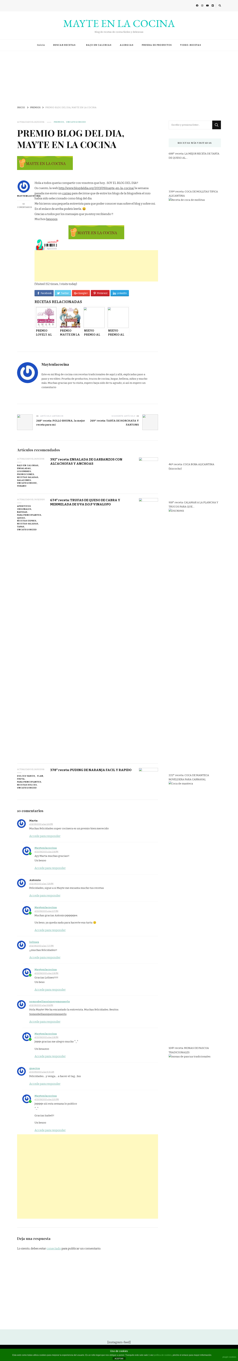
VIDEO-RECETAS (190, 45)
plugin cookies (229, 1357)
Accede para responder (44, 836)
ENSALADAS (24, 468)
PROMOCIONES (25, 474)
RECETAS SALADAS (27, 477)
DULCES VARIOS (26, 776)
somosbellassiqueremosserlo (49, 1001)
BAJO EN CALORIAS (99, 45)
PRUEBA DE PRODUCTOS (157, 45)
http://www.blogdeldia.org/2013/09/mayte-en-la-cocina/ (96, 188)
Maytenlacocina (23, 196)
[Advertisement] (119, 77)
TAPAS (20, 526)
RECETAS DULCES (27, 785)
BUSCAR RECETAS (64, 45)
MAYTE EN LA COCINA (119, 23)
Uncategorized (76, 122)
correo (66, 193)
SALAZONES (24, 480)
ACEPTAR (119, 1359)
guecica (34, 1068)
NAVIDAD (22, 512)
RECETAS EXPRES (26, 520)
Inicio (41, 45)
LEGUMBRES (24, 471)
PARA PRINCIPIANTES (29, 515)
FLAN (40, 776)
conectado (54, 1248)
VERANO (21, 486)
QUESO (21, 518)
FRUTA (21, 779)
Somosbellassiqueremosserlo (48, 1014)
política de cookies (163, 1355)
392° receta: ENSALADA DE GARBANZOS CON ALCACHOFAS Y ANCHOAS (86, 461)
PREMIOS (59, 122)
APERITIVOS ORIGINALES (24, 507)
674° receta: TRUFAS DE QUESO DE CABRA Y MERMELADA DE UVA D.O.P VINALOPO (85, 502)
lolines (34, 942)
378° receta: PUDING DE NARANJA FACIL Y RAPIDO (91, 770)
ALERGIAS (126, 45)
